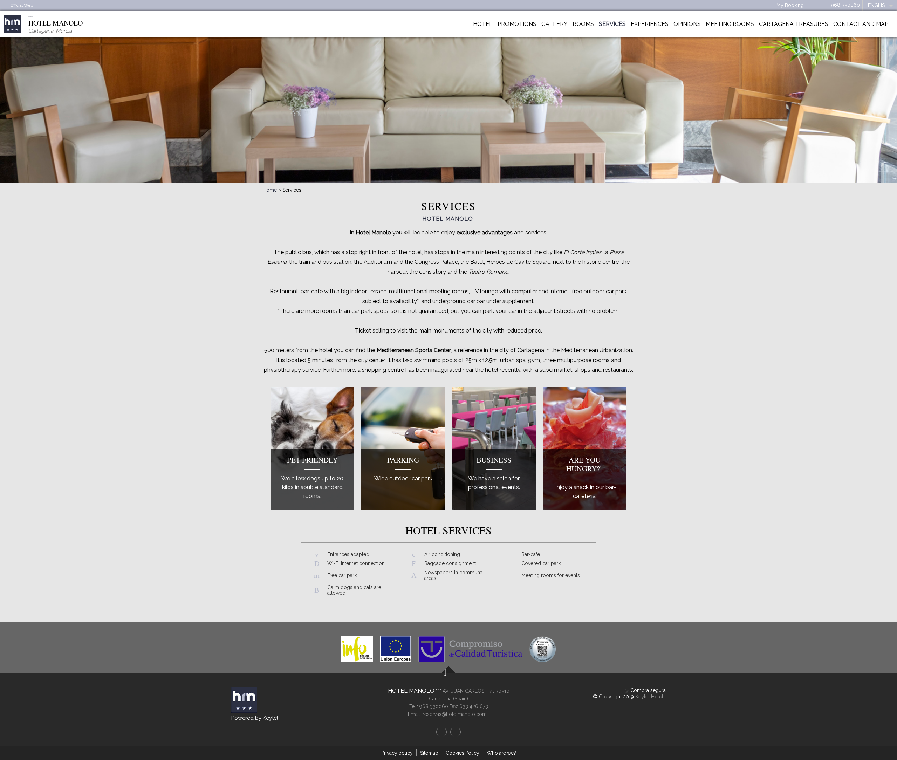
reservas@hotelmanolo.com (455, 714)
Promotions (517, 24)
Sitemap (429, 753)
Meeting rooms (730, 24)
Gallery (554, 24)
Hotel (483, 24)
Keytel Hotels (650, 696)
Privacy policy (397, 753)
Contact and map (860, 24)
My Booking (790, 5)
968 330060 (845, 5)
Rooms (583, 24)
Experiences (650, 24)
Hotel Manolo (412, 690)
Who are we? (501, 753)
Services (612, 24)
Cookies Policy (462, 753)
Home (270, 190)
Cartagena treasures (793, 24)
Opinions (687, 24)
